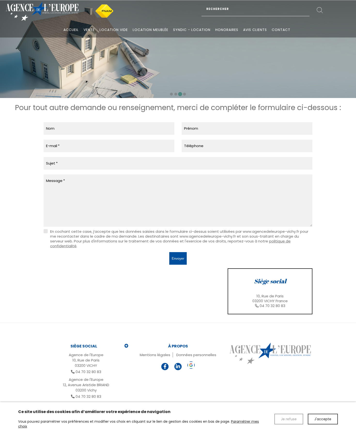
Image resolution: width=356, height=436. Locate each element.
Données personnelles (196, 354)
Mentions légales (155, 354)
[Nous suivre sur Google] (191, 365)
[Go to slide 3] (180, 94)
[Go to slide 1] (171, 94)
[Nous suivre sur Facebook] (165, 366)
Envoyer (178, 258)
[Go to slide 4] (184, 94)
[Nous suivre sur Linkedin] (178, 366)
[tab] (270, 291)
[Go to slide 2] (175, 94)
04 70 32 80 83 (272, 305)
